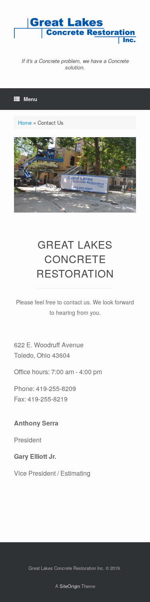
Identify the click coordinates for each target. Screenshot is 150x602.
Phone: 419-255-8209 (45, 388)
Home (25, 122)
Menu (30, 99)
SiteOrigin (70, 586)
